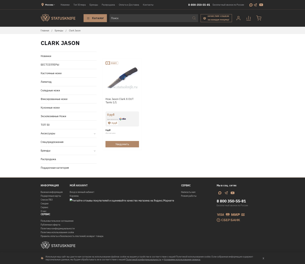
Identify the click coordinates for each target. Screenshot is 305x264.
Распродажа (108, 4)
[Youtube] (261, 5)
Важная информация (52, 192)
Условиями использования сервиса (182, 259)
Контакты (148, 4)
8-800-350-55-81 (199, 4)
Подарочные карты (51, 195)
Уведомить (122, 144)
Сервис (44, 207)
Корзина (74, 195)
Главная (45, 30)
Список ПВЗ (47, 199)
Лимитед (46, 81)
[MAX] (251, 5)
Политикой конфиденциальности (143, 259)
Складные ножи (50, 90)
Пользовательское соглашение (57, 220)
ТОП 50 (45, 124)
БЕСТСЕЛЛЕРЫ (50, 64)
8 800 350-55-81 (231, 201)
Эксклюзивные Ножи (53, 116)
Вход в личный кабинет (82, 192)
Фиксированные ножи (54, 99)
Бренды (94, 4)
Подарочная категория (55, 167)
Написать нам (188, 192)
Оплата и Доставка (129, 4)
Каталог (98, 18)
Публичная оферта (50, 224)
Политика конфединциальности (58, 228)
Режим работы (189, 195)
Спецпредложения (52, 142)
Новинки (65, 4)
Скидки (44, 203)
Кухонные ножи (50, 107)
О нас (43, 211)
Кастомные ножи (51, 73)
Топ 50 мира (79, 4)
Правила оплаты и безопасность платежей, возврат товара (72, 236)
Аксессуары (48, 133)
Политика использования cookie (57, 232)
